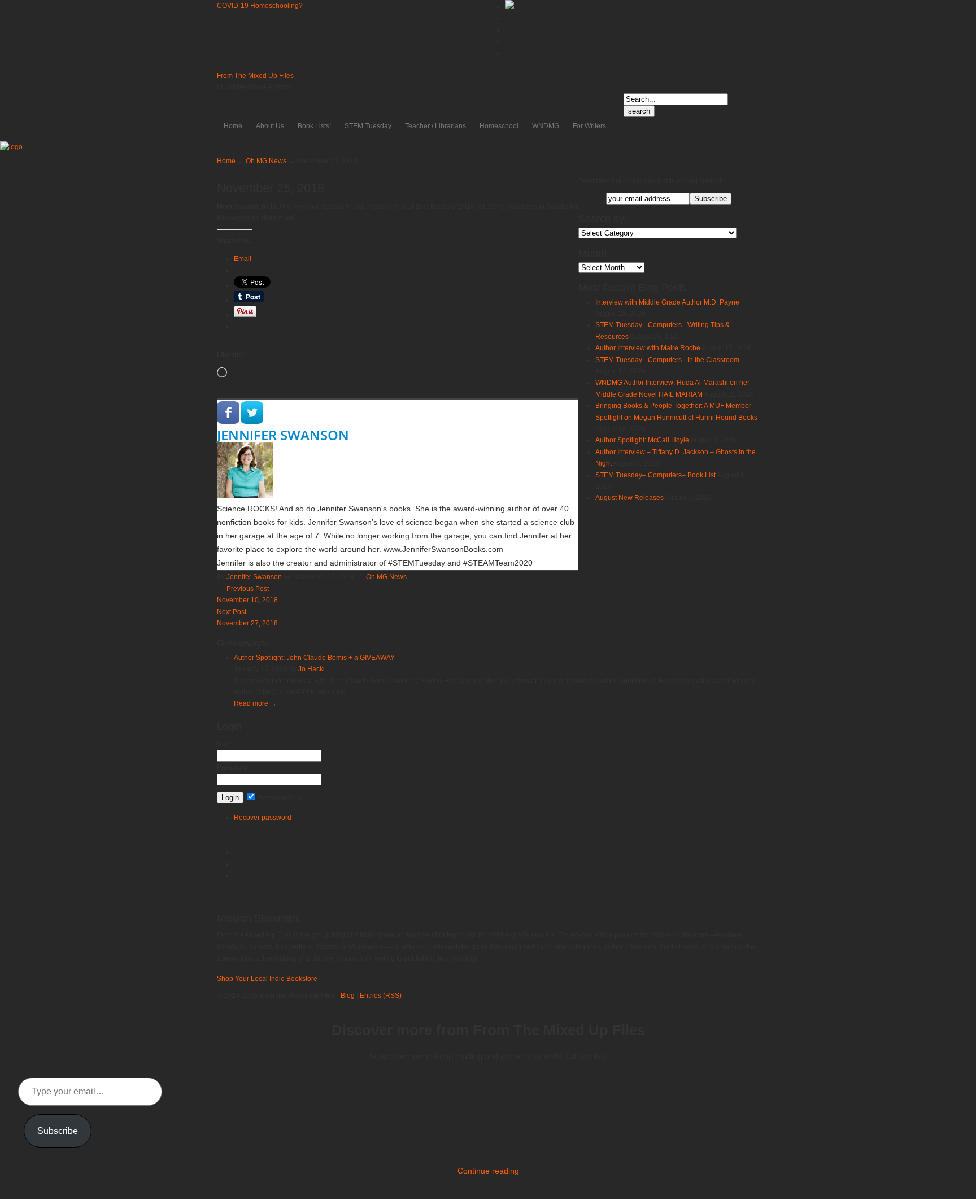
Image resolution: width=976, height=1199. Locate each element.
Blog (348, 996)
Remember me (280, 798)
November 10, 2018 (247, 600)
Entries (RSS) (381, 996)
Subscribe (57, 1131)
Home (226, 161)
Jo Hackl (311, 669)
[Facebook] (507, 30)
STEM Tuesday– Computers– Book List (655, 475)
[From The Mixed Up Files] (11, 147)
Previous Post (246, 589)
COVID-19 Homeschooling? (260, 6)
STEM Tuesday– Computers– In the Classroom (667, 360)
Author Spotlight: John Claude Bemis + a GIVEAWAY (314, 658)
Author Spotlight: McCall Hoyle (642, 440)
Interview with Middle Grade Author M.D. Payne (667, 302)
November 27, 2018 (247, 623)
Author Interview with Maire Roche (647, 348)
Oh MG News (266, 161)
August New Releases (629, 498)
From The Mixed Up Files (255, 76)
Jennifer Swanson (283, 434)
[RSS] (507, 53)
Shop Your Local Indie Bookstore (267, 979)
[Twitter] (507, 18)
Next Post (233, 612)
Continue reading (488, 1170)
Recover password (262, 818)
